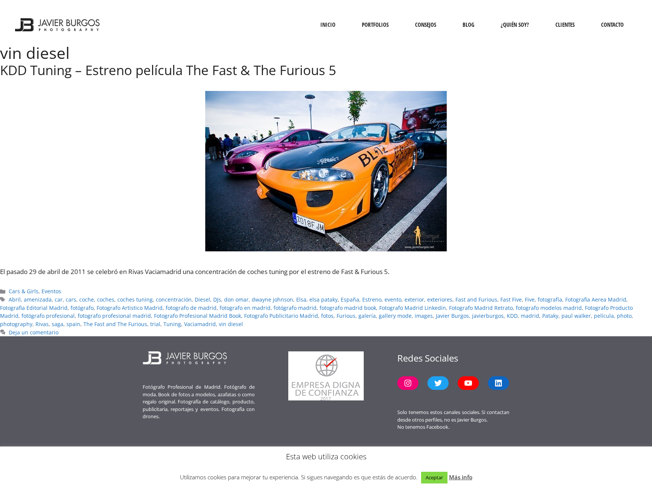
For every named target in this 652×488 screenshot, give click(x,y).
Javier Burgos (452, 315)
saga (57, 324)
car (59, 299)
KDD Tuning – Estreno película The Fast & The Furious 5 (168, 70)
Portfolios (375, 24)
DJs (217, 299)
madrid (530, 315)
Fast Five (511, 299)
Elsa (301, 299)
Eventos (51, 291)
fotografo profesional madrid (114, 315)
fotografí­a (550, 299)
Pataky (550, 315)
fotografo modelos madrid (549, 307)
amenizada (38, 299)
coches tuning (135, 299)
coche (86, 299)
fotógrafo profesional (48, 315)
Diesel (202, 299)
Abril (15, 299)
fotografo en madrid (245, 307)
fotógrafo (82, 307)
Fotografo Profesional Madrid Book (197, 315)
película (604, 315)
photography (16, 324)
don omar (236, 299)
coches (105, 299)
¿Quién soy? (515, 24)
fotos (327, 315)
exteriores (439, 299)
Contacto (612, 24)
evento (392, 299)
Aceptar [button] (434, 477)
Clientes (565, 24)
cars (71, 299)
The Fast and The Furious (115, 324)
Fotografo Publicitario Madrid (281, 315)
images (424, 315)
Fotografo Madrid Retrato (481, 307)
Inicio (327, 24)
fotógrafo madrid (295, 307)
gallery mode (395, 315)
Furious (346, 315)
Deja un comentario (33, 332)
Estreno (371, 299)
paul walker (576, 315)
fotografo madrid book (348, 307)
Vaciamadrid (200, 324)
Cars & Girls (23, 291)
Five (530, 299)
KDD (512, 315)
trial (155, 324)
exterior (414, 299)
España (350, 299)
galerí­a (367, 315)
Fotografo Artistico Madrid (130, 307)
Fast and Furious (476, 299)
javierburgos (488, 315)
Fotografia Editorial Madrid (34, 307)
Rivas (42, 324)
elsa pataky (323, 299)
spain (73, 324)
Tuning (172, 324)
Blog (468, 24)
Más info (460, 477)
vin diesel (231, 324)
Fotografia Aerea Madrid (595, 299)
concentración (174, 299)
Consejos (425, 24)
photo (624, 315)
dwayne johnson (272, 299)
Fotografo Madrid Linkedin (412, 307)
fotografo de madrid (191, 307)
